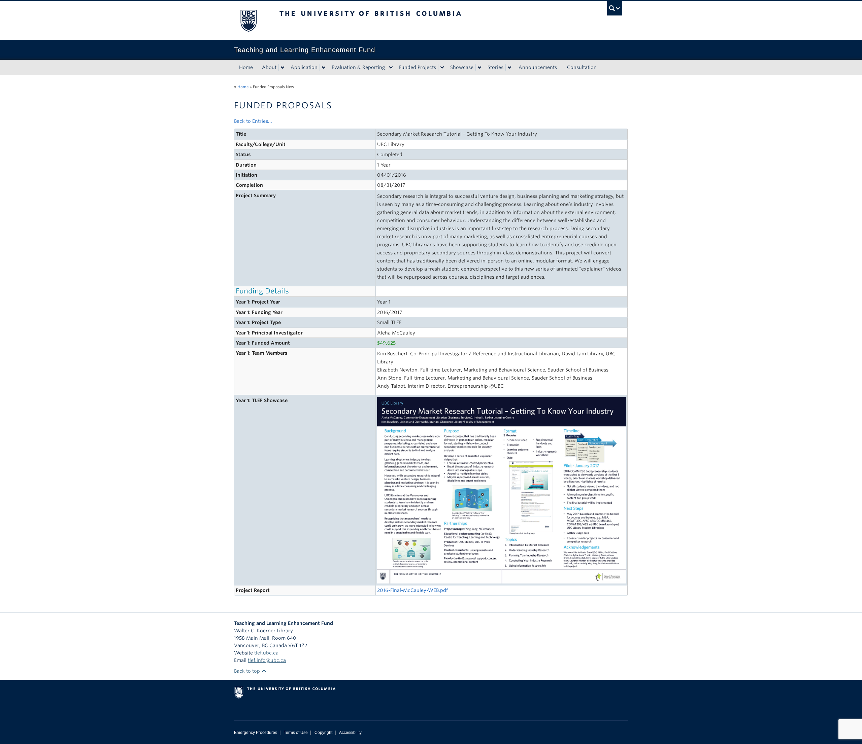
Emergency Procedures (255, 732)
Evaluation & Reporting (358, 67)
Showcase (461, 67)
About (269, 67)
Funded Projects (417, 67)
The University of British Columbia (248, 20)
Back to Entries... (253, 121)
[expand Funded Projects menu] (442, 67)
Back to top (247, 671)
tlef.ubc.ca (266, 653)
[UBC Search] (614, 8)
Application (304, 67)
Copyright (323, 732)
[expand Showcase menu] (479, 67)
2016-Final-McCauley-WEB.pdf (412, 590)
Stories (495, 67)
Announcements (538, 67)
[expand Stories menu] (509, 67)
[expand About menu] (282, 67)
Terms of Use (296, 732)
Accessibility (350, 732)
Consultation (582, 67)
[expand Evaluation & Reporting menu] (391, 67)
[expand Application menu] (324, 67)
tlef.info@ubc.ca (267, 660)
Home (246, 67)
